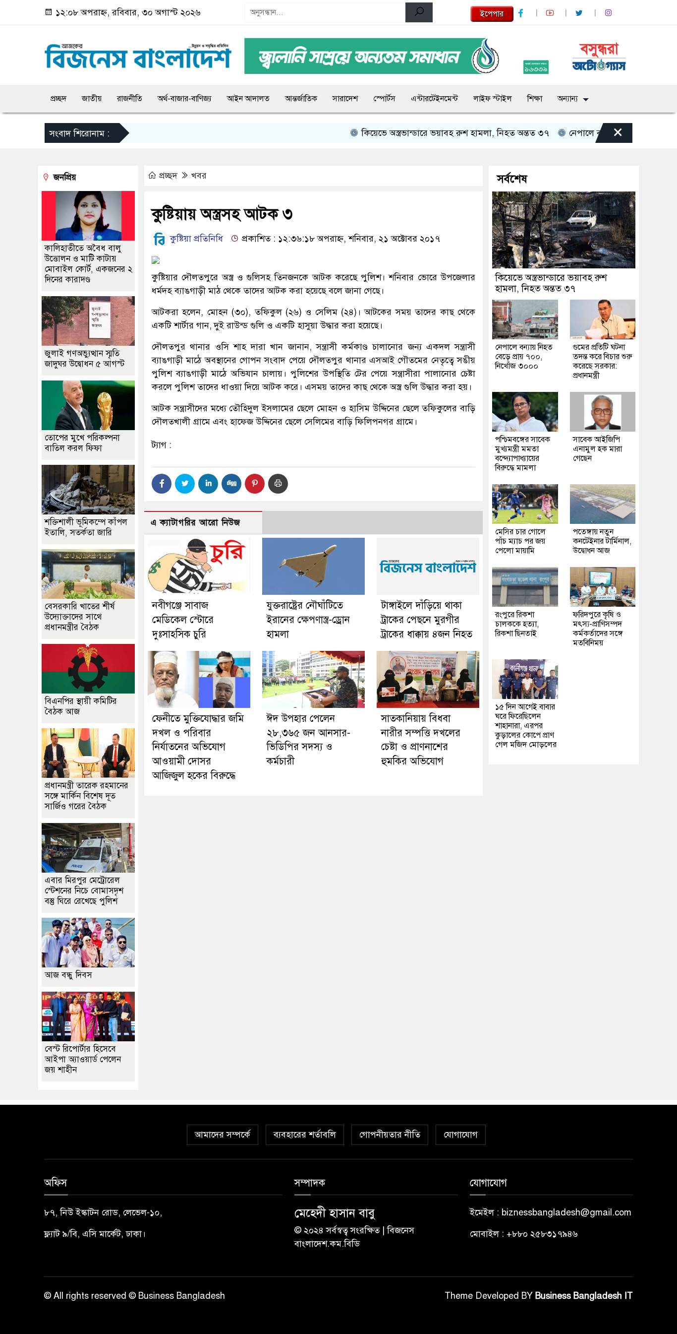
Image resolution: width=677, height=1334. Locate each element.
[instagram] (610, 13)
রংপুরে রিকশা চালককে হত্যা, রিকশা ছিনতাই (517, 624)
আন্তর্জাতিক (301, 99)
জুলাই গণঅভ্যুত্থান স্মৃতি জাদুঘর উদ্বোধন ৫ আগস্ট (84, 358)
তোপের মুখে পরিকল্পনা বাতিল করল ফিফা (82, 443)
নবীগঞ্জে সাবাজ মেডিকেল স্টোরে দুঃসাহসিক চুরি (183, 619)
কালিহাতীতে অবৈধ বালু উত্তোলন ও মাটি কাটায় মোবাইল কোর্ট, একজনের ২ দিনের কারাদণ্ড (88, 264)
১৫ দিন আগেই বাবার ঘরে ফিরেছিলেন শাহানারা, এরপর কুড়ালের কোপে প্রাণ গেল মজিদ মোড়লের (526, 726)
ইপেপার (492, 14)
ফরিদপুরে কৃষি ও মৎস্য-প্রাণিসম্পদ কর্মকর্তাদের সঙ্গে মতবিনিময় (598, 629)
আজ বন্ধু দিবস (68, 975)
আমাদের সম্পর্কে (222, 1134)
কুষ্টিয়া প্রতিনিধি (195, 238)
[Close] (609, 135)
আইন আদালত (248, 99)
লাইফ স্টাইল (492, 99)
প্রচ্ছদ (58, 99)
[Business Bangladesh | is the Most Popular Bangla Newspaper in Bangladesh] (138, 53)
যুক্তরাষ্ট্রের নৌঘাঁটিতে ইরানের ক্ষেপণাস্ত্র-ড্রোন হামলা (308, 619)
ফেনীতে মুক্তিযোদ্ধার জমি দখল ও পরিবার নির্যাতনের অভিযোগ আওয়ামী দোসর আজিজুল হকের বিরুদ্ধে (198, 747)
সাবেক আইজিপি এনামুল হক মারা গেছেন (597, 449)
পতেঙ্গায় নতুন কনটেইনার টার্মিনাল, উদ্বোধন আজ (602, 541)
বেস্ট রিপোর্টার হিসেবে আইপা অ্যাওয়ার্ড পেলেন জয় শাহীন (83, 1059)
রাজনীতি (129, 99)
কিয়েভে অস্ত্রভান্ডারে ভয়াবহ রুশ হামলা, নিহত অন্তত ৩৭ (430, 132)
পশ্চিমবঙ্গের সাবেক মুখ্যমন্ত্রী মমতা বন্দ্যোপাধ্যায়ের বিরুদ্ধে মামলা (522, 454)
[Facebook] (161, 484)
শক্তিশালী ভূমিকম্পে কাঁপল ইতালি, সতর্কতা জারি (86, 527)
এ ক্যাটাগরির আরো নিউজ (195, 522)
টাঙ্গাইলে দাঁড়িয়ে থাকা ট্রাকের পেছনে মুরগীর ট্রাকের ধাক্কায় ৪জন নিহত (426, 619)
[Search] (419, 12)
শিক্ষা (534, 99)
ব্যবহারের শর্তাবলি (305, 1134)
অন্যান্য (568, 99)
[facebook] (522, 13)
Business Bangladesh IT (584, 1295)
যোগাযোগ (461, 1134)
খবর (199, 175)
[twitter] (580, 13)
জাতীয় (92, 99)
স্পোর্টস (384, 99)
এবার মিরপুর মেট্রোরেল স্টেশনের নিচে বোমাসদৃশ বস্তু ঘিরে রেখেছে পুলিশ (84, 890)
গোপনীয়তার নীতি (389, 1134)
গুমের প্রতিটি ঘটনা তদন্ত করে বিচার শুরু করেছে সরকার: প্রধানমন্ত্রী (602, 361)
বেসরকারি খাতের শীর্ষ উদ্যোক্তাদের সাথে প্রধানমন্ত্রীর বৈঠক (80, 617)
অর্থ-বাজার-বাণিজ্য (185, 99)
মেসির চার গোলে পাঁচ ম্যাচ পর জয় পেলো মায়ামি (520, 541)
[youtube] (551, 13)
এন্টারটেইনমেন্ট (434, 99)
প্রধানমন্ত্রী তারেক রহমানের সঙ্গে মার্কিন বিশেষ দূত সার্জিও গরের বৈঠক (86, 796)
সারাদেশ (345, 99)
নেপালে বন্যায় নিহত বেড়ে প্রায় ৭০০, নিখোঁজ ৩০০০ (524, 356)
